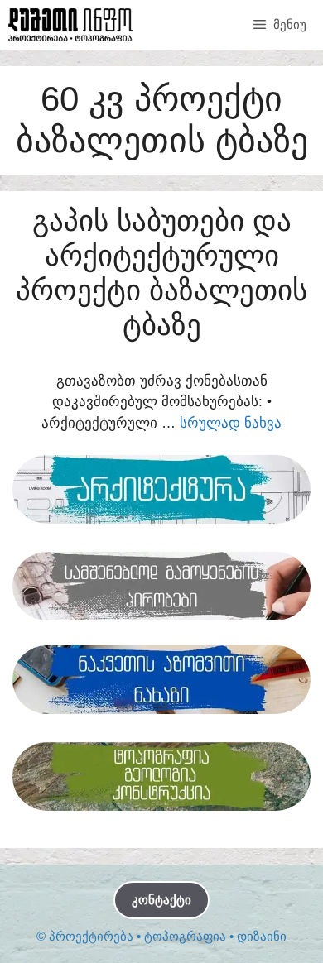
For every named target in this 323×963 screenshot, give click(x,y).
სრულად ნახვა (231, 423)
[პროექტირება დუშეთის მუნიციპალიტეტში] (70, 25)
